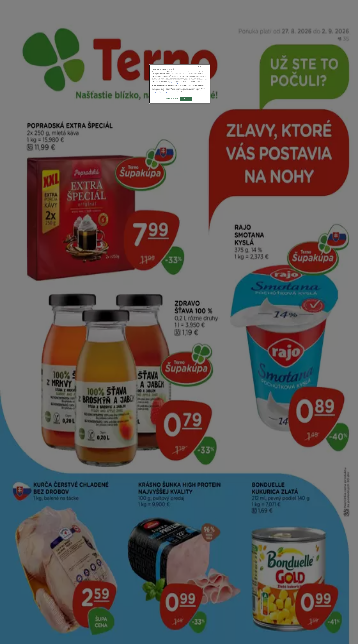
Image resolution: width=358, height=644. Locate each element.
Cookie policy (174, 83)
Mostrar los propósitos (172, 98)
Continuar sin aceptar (203, 66)
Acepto (186, 98)
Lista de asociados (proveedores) (160, 92)
